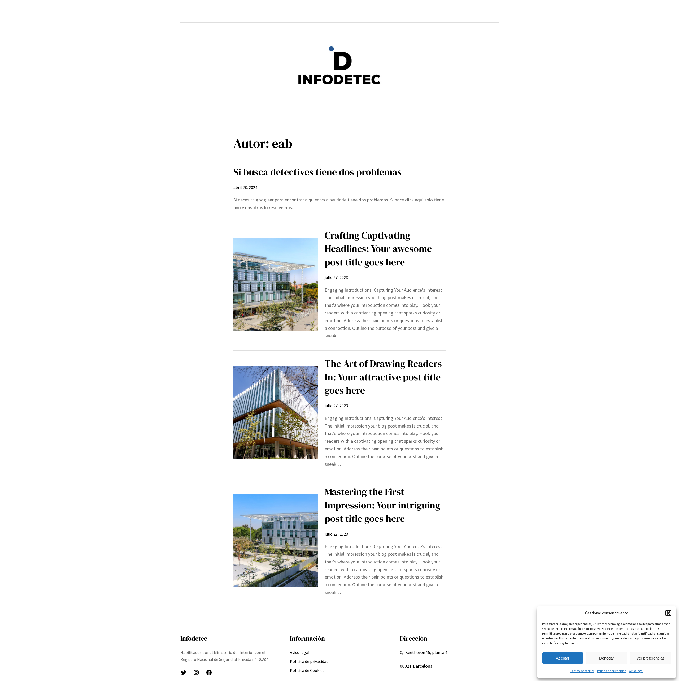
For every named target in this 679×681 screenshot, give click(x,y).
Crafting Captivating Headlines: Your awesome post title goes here (378, 249)
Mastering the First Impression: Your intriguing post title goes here (382, 505)
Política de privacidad (611, 671)
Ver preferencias (650, 658)
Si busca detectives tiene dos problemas (317, 171)
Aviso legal (636, 671)
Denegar (606, 658)
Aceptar (562, 658)
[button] (668, 613)
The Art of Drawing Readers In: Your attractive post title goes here (383, 377)
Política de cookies (582, 671)
